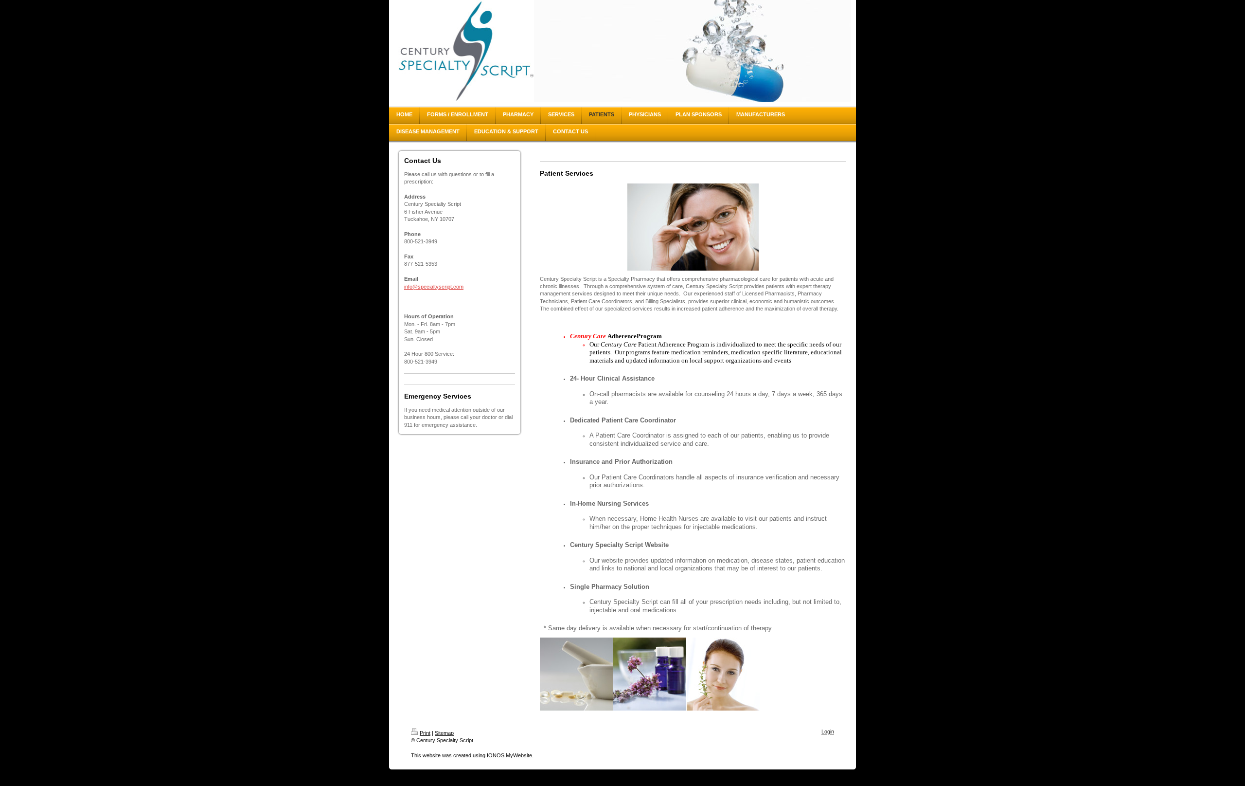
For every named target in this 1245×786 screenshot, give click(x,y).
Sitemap (444, 733)
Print (425, 733)
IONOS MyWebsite (509, 755)
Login (827, 731)
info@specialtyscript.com (433, 287)
